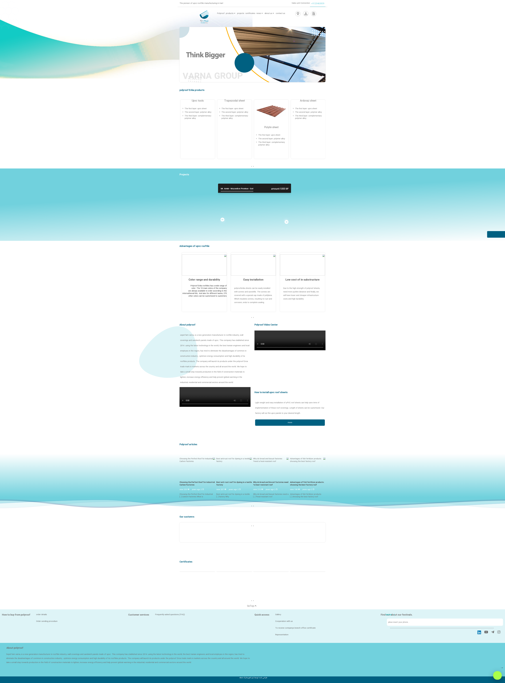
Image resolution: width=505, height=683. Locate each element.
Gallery (278, 614)
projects (240, 13)
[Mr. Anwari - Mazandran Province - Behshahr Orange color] (323, 191)
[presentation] (253, 166)
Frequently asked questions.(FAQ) (170, 614)
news (259, 13)
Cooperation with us (284, 621)
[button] (315, 56)
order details (41, 614)
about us (269, 13)
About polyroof (187, 325)
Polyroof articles (188, 444)
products (230, 13)
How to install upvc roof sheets (271, 392)
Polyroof (221, 13)
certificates (250, 13)
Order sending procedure (46, 621)
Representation (281, 634)
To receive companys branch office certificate (295, 628)
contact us (280, 13)
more (290, 422)
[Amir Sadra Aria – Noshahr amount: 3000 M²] (186, 191)
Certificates (186, 562)
